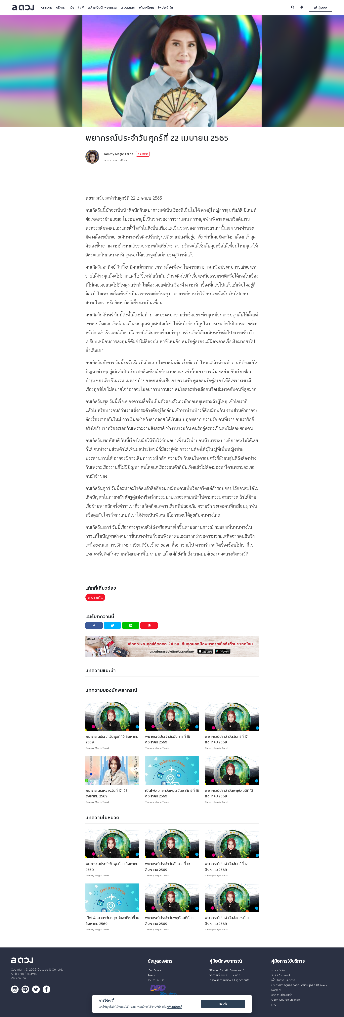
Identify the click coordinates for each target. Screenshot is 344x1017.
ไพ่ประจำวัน (165, 7)
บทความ (46, 7)
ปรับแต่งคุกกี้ (174, 1006)
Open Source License (285, 999)
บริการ (60, 7)
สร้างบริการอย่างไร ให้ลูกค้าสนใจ (229, 980)
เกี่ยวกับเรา (154, 970)
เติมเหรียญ (146, 7)
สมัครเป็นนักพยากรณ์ (102, 7)
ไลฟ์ (81, 7)
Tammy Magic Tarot (118, 153)
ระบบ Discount (280, 975)
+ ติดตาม (143, 154)
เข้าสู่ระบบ (320, 7)
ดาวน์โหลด (128, 7)
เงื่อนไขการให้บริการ (283, 980)
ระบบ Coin (278, 970)
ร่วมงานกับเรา (156, 980)
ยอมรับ (223, 1003)
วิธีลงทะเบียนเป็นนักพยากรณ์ (226, 970)
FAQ (274, 1004)
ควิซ (71, 7)
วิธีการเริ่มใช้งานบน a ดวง (224, 975)
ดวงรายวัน (95, 597)
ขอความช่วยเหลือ (282, 995)
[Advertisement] (172, 178)
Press (151, 975)
